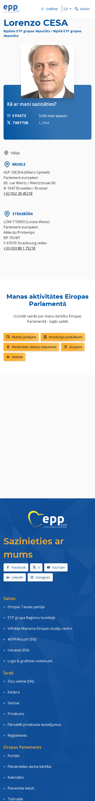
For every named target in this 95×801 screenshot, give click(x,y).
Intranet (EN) (18, 650)
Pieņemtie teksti (21, 788)
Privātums (16, 713)
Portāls (13, 755)
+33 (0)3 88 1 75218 (19, 248)
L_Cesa (44, 122)
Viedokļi (17, 357)
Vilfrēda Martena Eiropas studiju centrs (40, 628)
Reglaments (17, 735)
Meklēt (85, 9)
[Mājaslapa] (11, 9)
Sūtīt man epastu (53, 115)
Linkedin (17, 577)
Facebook (18, 567)
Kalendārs (16, 777)
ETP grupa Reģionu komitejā (31, 617)
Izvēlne (52, 8)
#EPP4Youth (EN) (22, 639)
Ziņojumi (75, 347)
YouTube (58, 567)
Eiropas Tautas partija (26, 606)
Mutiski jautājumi (24, 337)
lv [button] (66, 8)
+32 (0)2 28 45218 (18, 193)
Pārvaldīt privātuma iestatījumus (34, 724)
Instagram (43, 577)
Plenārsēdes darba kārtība (29, 766)
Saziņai (13, 702)
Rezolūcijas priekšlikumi (65, 337)
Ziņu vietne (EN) (21, 681)
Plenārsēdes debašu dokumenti (34, 347)
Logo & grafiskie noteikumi (30, 661)
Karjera (14, 692)
